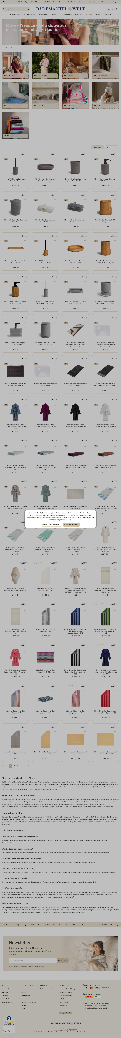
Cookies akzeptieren (71, 525)
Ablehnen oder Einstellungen (51, 524)
